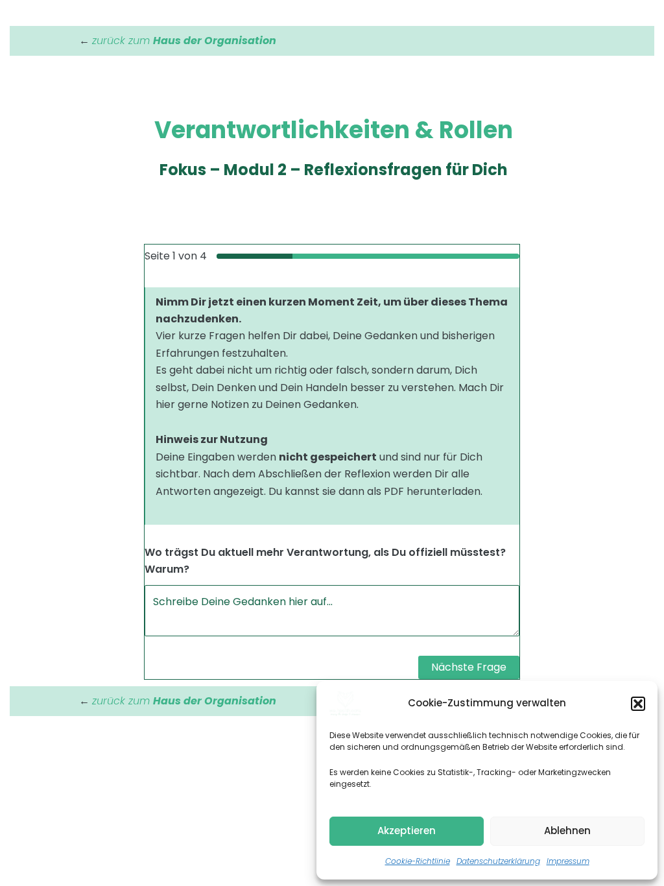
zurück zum (184, 40)
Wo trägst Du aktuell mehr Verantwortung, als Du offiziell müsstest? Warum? (325, 561)
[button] (638, 703)
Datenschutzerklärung (498, 861)
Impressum (568, 861)
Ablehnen (567, 830)
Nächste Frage (468, 667)
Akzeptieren (406, 830)
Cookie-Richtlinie (417, 861)
